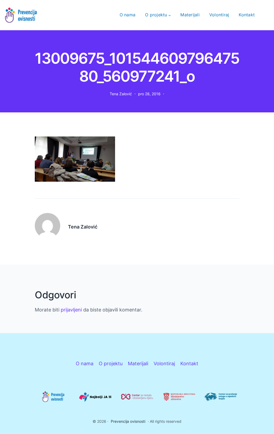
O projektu (111, 363)
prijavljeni (71, 310)
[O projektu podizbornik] (169, 15)
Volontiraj (164, 363)
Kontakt (189, 363)
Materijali (138, 363)
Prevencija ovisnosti (128, 421)
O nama (84, 363)
